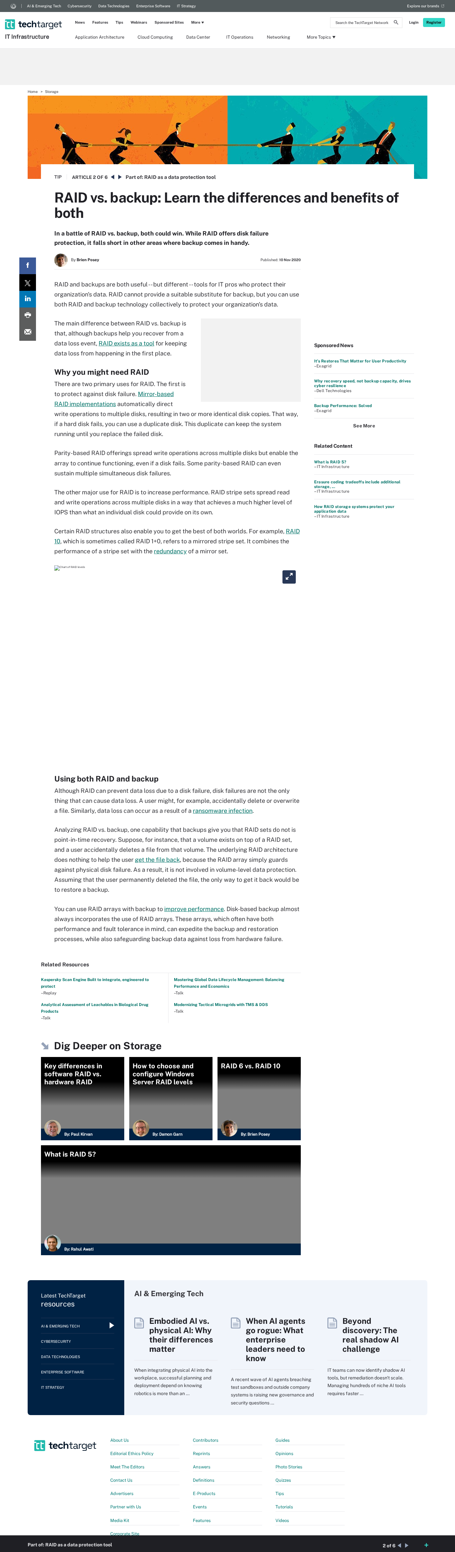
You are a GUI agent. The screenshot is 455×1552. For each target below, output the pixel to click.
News (80, 22)
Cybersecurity (80, 6)
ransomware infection (222, 810)
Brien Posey (88, 260)
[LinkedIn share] (27, 299)
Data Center (198, 37)
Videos (282, 1520)
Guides (282, 1440)
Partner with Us (125, 1506)
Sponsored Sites (169, 22)
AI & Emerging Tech (44, 6)
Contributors (206, 1440)
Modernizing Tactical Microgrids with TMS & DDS (221, 1004)
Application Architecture (99, 37)
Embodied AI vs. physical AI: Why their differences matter (181, 1334)
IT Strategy (186, 6)
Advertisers (122, 1493)
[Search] (396, 23)
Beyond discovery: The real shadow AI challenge (370, 1334)
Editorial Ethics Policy (132, 1453)
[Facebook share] (27, 266)
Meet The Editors (127, 1466)
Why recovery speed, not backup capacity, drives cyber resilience (362, 383)
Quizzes (283, 1480)
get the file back (157, 859)
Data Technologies (114, 6)
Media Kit (119, 1520)
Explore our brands (423, 6)
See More (364, 425)
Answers (202, 1466)
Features (100, 22)
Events (200, 1506)
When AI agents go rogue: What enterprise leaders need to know (275, 1339)
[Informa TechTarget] (13, 6)
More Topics (319, 37)
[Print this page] (27, 315)
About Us (119, 1440)
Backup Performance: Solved (343, 405)
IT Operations (239, 37)
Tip (58, 177)
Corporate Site (124, 1533)
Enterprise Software (153, 6)
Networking (278, 37)
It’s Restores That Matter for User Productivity (360, 361)
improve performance (194, 908)
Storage (51, 92)
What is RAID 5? (330, 462)
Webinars (139, 22)
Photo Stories (288, 1466)
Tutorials (284, 1506)
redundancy (170, 551)
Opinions (284, 1453)
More (195, 22)
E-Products (204, 1493)
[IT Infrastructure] (34, 15)
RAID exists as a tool (126, 343)
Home (33, 92)
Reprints (201, 1453)
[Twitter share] (27, 282)
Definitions (204, 1480)
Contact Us (121, 1480)
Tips (119, 22)
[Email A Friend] (27, 332)
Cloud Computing (155, 37)
